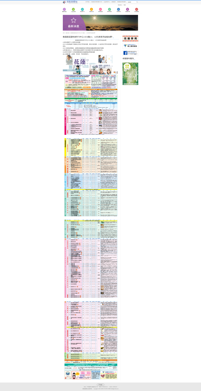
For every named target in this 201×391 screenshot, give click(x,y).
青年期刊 (109, 11)
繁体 (125, 5)
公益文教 (73, 11)
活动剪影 (136, 11)
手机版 (101, 384)
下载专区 (118, 11)
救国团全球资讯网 (121, 1)
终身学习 (82, 11)
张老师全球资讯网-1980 (96, 1)
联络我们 (120, 5)
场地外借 (127, 11)
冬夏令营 (91, 11)
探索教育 (114, 1)
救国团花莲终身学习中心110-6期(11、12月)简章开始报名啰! (83, 32)
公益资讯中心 (107, 1)
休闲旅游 (100, 11)
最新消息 (64, 11)
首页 (64, 32)
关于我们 (88, 1)
